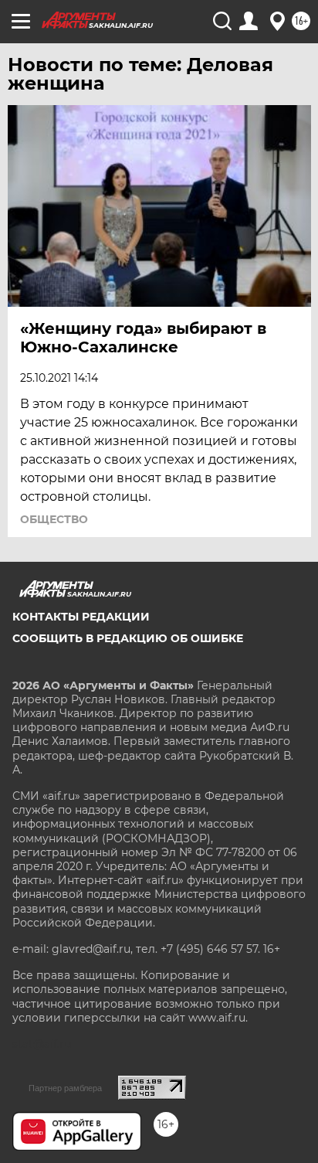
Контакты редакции (81, 617)
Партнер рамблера (65, 1088)
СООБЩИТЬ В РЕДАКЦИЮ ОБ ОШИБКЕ (127, 638)
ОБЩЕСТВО (54, 519)
